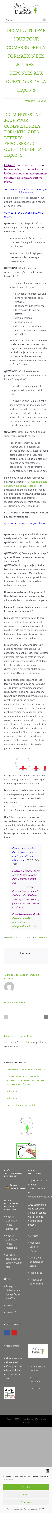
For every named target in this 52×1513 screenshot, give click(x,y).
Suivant (42, 100)
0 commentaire (41, 937)
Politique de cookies (14, 1509)
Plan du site (36, 1272)
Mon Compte (12, 1345)
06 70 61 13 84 (38, 1188)
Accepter (26, 1487)
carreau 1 (11, 1305)
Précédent (29, 100)
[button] (47, 1471)
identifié (25, 1042)
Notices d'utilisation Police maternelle (12, 1241)
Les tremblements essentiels (21, 1105)
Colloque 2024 (13, 1091)
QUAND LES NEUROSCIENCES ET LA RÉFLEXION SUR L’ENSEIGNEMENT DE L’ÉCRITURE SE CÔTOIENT (25, 1080)
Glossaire (35, 1388)
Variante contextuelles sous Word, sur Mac (14, 1260)
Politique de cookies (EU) (36, 1281)
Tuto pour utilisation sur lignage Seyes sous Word (13, 1292)
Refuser (26, 1494)
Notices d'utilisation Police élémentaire (12, 1222)
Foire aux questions (35, 1379)
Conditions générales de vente (36, 1261)
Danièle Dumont (14, 937)
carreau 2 (11, 1312)
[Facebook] (7, 1332)
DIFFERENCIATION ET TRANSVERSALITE (26, 1069)
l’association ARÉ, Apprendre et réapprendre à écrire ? (24, 922)
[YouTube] (14, 1332)
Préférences (26, 1502)
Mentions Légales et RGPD (33, 1509)
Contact (34, 1235)
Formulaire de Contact (37, 1368)
